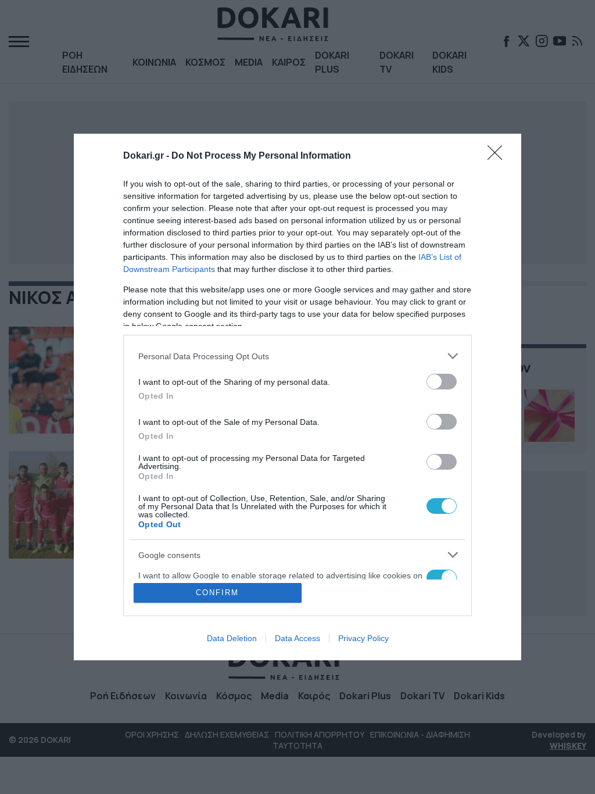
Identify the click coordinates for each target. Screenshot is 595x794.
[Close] (499, 156)
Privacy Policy (363, 638)
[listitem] (297, 356)
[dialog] (297, 397)
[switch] (441, 381)
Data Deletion (232, 638)
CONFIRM (217, 592)
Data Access (297, 638)
